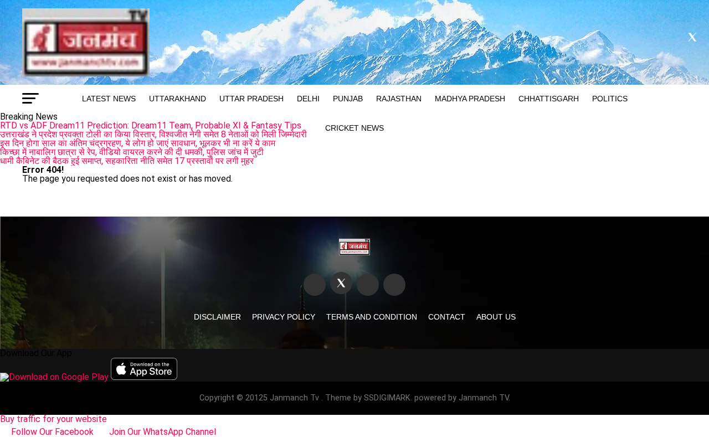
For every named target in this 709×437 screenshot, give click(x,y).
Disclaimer (217, 316)
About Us (496, 316)
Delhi (308, 98)
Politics (610, 98)
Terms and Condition (371, 316)
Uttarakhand (177, 98)
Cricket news (354, 128)
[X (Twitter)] (341, 283)
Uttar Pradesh (251, 98)
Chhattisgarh (548, 98)
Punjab (348, 98)
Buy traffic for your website (53, 419)
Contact (446, 316)
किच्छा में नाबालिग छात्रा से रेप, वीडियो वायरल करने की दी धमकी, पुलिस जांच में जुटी (132, 152)
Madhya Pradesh (470, 98)
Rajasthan (399, 98)
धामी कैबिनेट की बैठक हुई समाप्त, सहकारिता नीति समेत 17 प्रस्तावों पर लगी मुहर (127, 161)
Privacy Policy (283, 316)
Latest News (109, 98)
